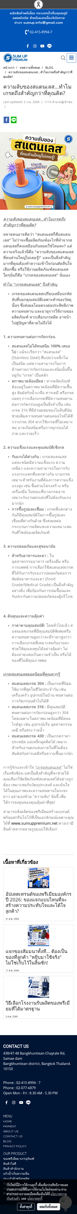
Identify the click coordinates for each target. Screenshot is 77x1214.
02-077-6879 (26, 1087)
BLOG (7, 1141)
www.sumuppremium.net (34, 823)
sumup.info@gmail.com (43, 22)
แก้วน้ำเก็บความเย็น (16, 1174)
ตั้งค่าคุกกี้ (26, 1207)
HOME (7, 1121)
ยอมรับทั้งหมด (49, 1207)
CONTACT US (12, 1136)
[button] (62, 58)
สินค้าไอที (9, 1164)
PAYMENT (9, 1126)
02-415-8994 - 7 (28, 1082)
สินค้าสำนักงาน (13, 1169)
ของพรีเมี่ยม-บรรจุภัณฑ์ (18, 1159)
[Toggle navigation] (71, 58)
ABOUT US (10, 1131)
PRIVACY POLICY (14, 1146)
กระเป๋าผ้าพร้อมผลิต (16, 1179)
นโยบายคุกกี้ (34, 1198)
